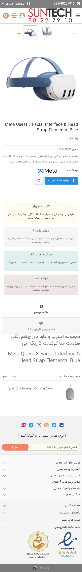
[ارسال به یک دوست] (72, 137)
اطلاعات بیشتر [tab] (41, 312)
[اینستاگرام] (39, 425)
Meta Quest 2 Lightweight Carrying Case (28, 388)
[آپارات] (23, 425)
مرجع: (75, 149)
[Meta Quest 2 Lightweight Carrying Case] (67, 392)
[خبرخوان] (46, 425)
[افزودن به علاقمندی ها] (39, 181)
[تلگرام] (31, 425)
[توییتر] (54, 425)
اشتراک (15, 447)
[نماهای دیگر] (19, 32)
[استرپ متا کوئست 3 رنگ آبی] (30, 32)
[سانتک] (50, 15)
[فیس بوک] (62, 425)
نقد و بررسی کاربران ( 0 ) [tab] (41, 329)
